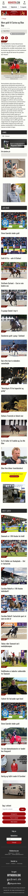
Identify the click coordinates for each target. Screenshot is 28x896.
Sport (3, 331)
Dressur (3, 41)
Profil (3, 694)
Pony (3, 744)
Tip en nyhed (14, 818)
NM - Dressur (6, 136)
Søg (22, 809)
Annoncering (19, 863)
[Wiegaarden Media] (14, 883)
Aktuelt (3, 464)
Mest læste (14, 822)
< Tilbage (3, 18)
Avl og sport (4, 384)
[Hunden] (14, 875)
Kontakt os (13, 863)
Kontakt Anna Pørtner (14, 476)
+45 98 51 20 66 (7, 854)
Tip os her (7, 863)
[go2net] (14, 879)
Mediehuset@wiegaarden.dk (17, 854)
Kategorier (14, 814)
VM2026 (3, 229)
